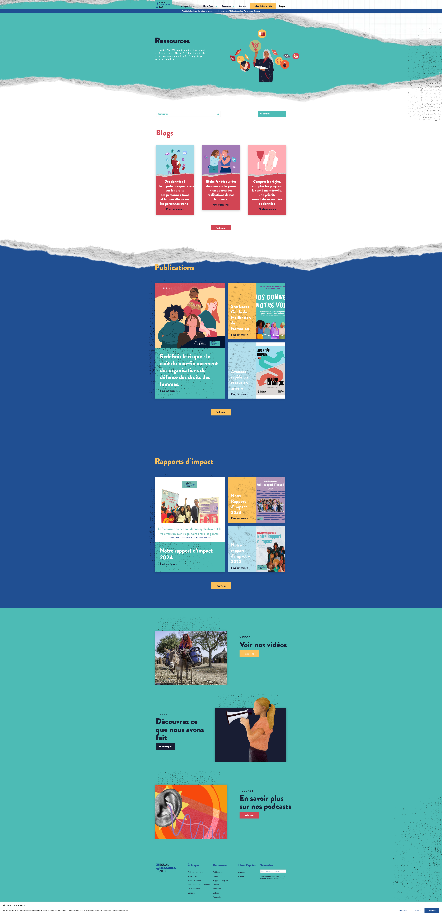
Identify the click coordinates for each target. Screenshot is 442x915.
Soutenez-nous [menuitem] (194, 889)
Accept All (432, 910)
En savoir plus (165, 746)
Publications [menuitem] (218, 872)
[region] (221, 908)
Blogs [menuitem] (215, 876)
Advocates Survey (252, 11)
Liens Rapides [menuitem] (247, 865)
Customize (403, 910)
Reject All (417, 910)
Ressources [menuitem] (220, 865)
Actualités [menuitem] (217, 889)
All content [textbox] (264, 114)
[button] (190, 6)
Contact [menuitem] (242, 6)
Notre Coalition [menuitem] (194, 876)
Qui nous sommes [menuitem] (195, 872)
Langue (282, 6)
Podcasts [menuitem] (217, 897)
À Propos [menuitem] (193, 865)
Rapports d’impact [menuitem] (220, 880)
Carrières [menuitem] (191, 893)
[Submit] (218, 114)
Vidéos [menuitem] (216, 893)
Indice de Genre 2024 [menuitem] (263, 6)
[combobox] (272, 114)
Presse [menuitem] (216, 885)
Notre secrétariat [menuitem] (194, 880)
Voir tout (221, 228)
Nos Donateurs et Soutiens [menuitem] (199, 885)
